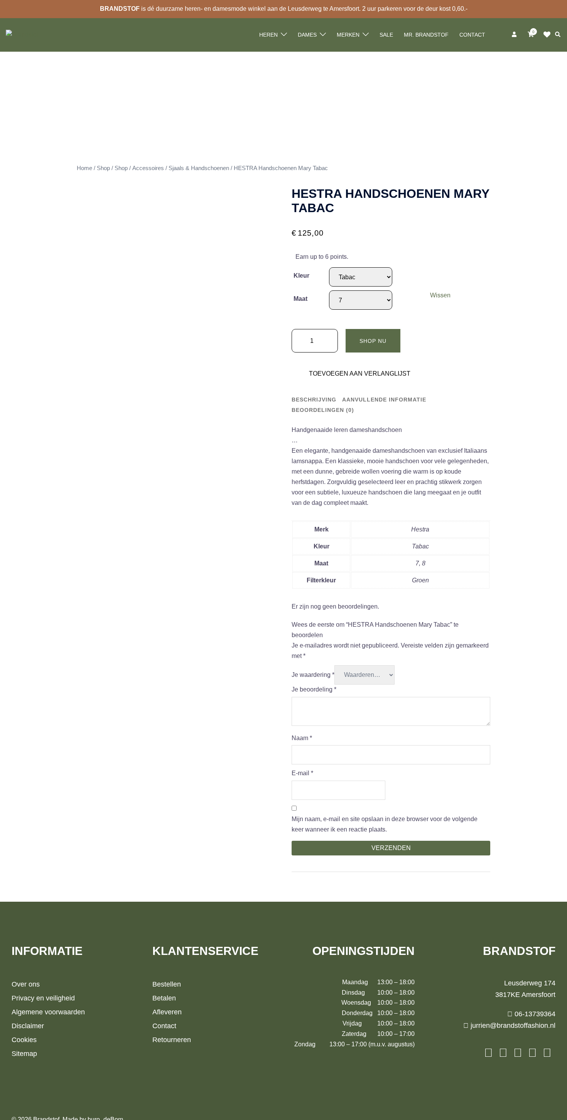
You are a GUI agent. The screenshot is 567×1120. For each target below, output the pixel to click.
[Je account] (515, 35)
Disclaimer (28, 1026)
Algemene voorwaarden (48, 1012)
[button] (558, 35)
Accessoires (148, 168)
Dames (307, 35)
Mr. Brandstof (426, 35)
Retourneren (171, 1040)
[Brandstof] (22, 34)
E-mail (302, 773)
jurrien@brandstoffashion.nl (512, 1025)
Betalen (164, 998)
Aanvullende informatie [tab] (384, 399)
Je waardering (313, 674)
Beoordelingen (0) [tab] (323, 410)
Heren (268, 35)
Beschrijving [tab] (314, 399)
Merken (348, 35)
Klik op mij (549, 34)
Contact (472, 35)
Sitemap (24, 1054)
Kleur (301, 275)
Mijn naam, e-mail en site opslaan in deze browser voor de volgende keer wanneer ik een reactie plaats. (385, 824)
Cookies (24, 1040)
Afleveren (167, 1012)
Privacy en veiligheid (43, 998)
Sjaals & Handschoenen (199, 168)
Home (84, 168)
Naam (302, 738)
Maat (300, 298)
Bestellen (166, 984)
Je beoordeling (314, 689)
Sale (386, 35)
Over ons (26, 984)
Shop (103, 168)
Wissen (440, 295)
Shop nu (372, 341)
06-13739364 (534, 1014)
